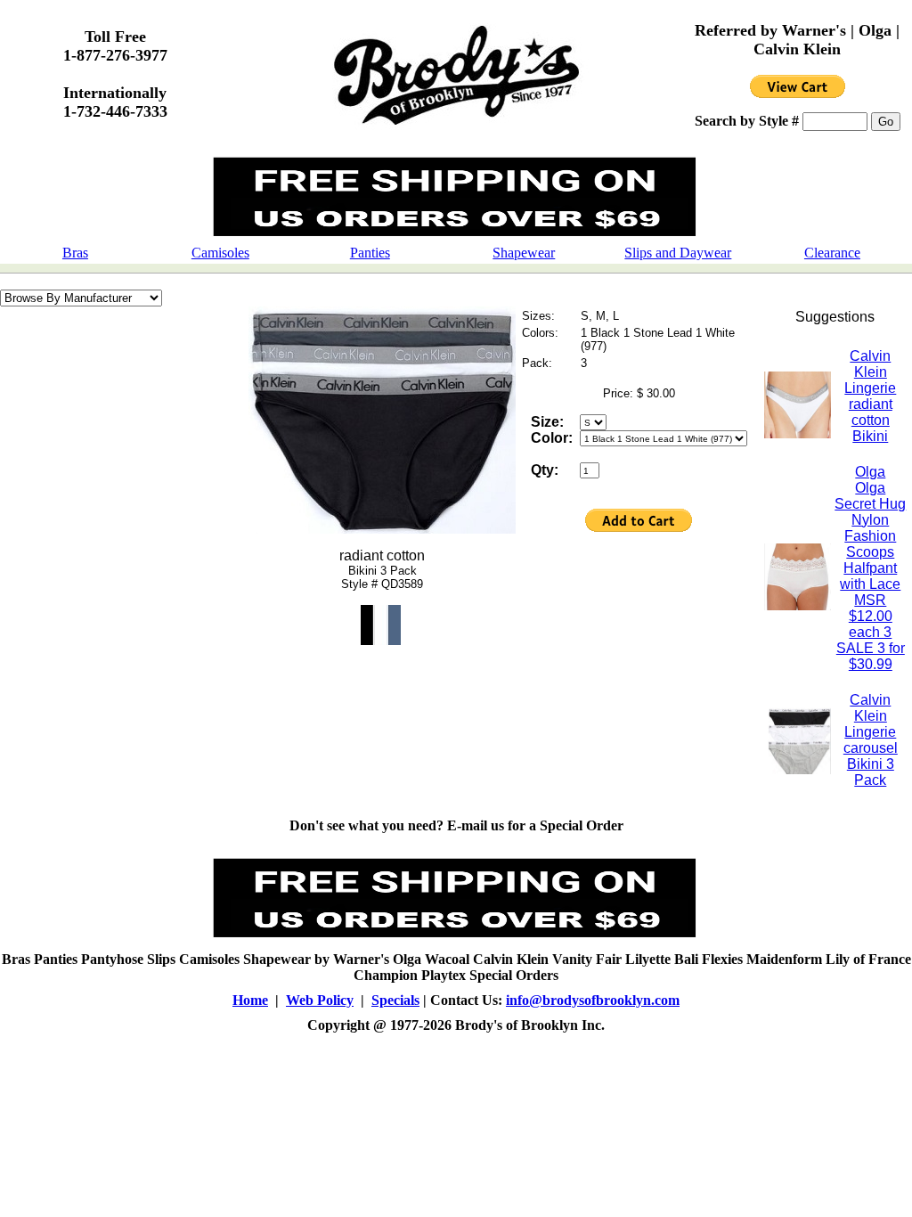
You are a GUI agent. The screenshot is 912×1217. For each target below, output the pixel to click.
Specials (395, 1000)
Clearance (832, 252)
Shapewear (524, 252)
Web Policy (320, 1000)
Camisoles (220, 252)
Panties (370, 252)
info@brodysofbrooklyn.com (593, 1000)
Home (250, 1000)
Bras (75, 252)
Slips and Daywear (677, 252)
